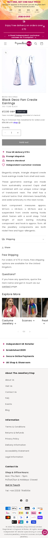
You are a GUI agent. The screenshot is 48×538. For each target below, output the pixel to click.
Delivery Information (15, 445)
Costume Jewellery (7, 322)
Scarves (27, 320)
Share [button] (7, 247)
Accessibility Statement (17, 451)
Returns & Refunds (14, 432)
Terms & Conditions (15, 426)
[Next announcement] (43, 36)
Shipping (18, 115)
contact (6, 286)
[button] (5, 44)
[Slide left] (18, 332)
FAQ (7, 398)
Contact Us (11, 392)
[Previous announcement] (5, 36)
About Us (9, 380)
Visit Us (8, 386)
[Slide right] (30, 332)
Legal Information (14, 457)
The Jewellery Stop (20, 527)
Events (8, 404)
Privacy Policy (12, 438)
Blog (7, 410)
